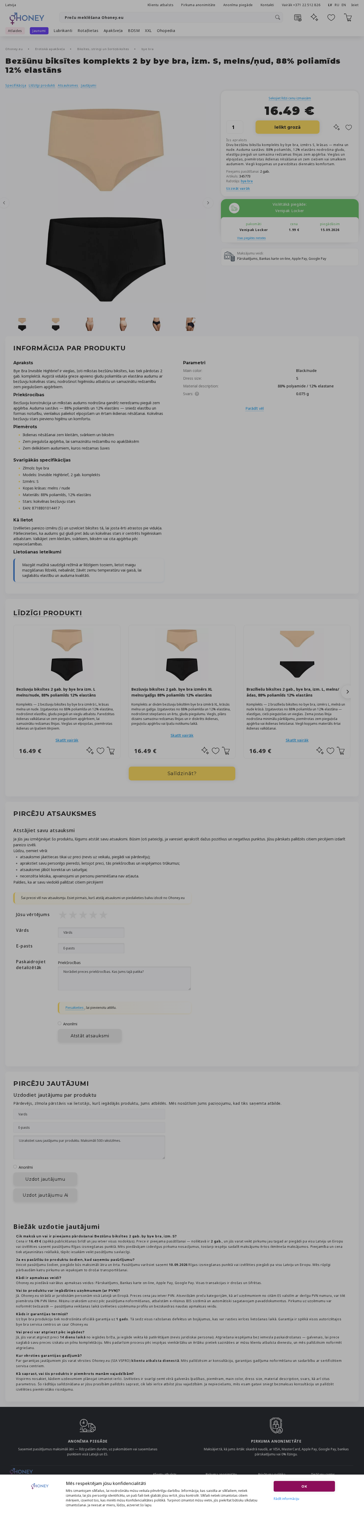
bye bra (147, 49)
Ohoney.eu (14, 49)
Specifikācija (15, 85)
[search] (277, 17)
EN (344, 5)
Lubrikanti (63, 30)
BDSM (134, 30)
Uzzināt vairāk (238, 188)
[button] (348, 692)
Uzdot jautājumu (45, 1179)
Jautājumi (88, 85)
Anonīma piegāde (238, 5)
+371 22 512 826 (307, 5)
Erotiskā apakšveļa (50, 49)
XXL (148, 30)
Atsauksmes (68, 85)
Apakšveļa (113, 30)
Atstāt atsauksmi (90, 1035)
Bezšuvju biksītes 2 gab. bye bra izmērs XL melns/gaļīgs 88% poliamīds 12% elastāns (171, 692)
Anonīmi (70, 1023)
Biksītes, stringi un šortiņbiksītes (103, 49)
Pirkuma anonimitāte (198, 5)
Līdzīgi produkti (42, 85)
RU (337, 5)
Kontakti (267, 5)
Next (208, 202)
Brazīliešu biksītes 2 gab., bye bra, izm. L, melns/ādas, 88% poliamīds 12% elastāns (292, 692)
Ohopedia (166, 30)
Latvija (10, 5)
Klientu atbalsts (161, 5)
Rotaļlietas (88, 30)
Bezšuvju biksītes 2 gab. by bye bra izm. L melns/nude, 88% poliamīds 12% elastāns (56, 692)
